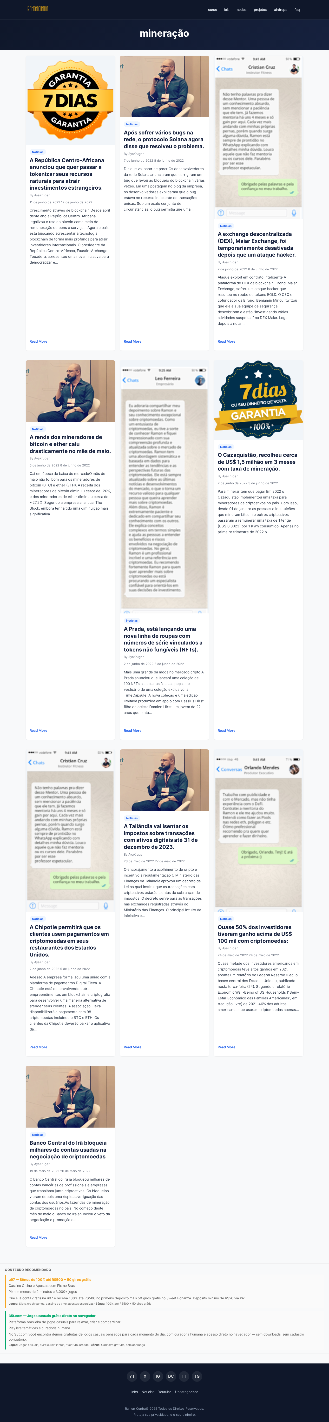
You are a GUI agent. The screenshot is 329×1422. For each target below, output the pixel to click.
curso (212, 9)
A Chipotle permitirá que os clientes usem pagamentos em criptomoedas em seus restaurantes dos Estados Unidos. (69, 941)
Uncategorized (186, 1392)
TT (184, 1376)
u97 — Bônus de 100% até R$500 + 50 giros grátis (50, 1279)
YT (132, 1376)
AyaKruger (42, 195)
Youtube (164, 1392)
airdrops (280, 9)
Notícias (38, 152)
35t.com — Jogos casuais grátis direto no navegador (52, 1316)
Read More (39, 342)
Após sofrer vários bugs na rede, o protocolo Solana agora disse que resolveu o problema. (164, 139)
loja (227, 9)
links (134, 1392)
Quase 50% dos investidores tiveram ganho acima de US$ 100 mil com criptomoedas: (255, 934)
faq (297, 9)
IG (158, 1376)
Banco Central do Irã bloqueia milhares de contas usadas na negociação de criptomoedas (68, 1150)
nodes (242, 9)
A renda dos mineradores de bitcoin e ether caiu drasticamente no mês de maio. (70, 444)
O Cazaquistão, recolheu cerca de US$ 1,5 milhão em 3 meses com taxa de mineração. (257, 462)
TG (197, 1376)
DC (171, 1376)
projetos (260, 9)
